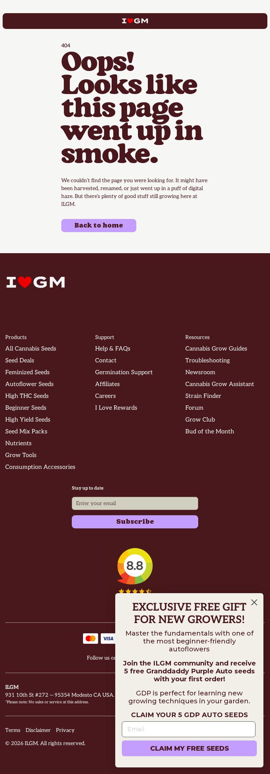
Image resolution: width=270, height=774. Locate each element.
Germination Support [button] (124, 372)
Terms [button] (12, 730)
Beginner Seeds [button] (25, 407)
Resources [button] (197, 337)
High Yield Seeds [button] (27, 419)
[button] (135, 578)
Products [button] (16, 337)
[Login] (256, 21)
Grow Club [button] (200, 419)
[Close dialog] (254, 602)
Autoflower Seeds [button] (29, 384)
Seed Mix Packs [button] (26, 431)
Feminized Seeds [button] (27, 372)
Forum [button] (194, 407)
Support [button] (104, 337)
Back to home (98, 226)
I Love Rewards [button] (116, 407)
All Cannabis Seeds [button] (30, 348)
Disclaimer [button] (38, 730)
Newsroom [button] (200, 372)
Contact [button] (106, 360)
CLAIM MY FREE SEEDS (189, 748)
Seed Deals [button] (19, 360)
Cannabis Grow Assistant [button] (219, 384)
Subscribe (135, 522)
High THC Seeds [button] (27, 396)
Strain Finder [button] (203, 396)
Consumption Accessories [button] (40, 467)
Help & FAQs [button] (112, 348)
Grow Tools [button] (21, 455)
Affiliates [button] (107, 384)
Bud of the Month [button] (209, 431)
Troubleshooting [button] (207, 360)
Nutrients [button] (18, 443)
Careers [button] (105, 396)
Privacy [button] (65, 730)
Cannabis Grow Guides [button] (216, 348)
